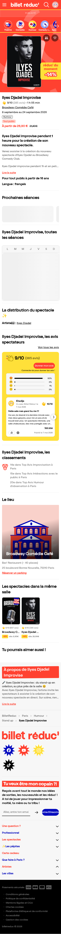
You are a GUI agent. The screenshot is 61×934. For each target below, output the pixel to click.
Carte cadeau (10, 853)
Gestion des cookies (17, 919)
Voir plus (49, 428)
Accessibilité (12, 915)
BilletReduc (9, 716)
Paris (25, 716)
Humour (39, 716)
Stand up (7, 720)
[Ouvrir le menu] (5, 4)
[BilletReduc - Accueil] (25, 5)
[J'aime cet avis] (11, 433)
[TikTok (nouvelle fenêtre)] (9, 765)
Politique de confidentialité (20, 898)
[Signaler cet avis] (18, 432)
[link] (8, 25)
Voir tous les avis (48, 347)
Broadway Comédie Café (18, 107)
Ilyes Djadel (24, 323)
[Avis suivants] (53, 417)
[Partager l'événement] (46, 37)
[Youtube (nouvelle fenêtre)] (23, 750)
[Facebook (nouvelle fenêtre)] (9, 750)
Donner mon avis (44, 365)
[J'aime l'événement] (54, 37)
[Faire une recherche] (46, 4)
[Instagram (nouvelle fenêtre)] (38, 750)
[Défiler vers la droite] (58, 26)
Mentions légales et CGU (19, 902)
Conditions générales (17, 894)
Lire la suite (9, 172)
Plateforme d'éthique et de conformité (27, 911)
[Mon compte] (55, 4)
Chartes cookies (15, 907)
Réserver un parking (14, 573)
